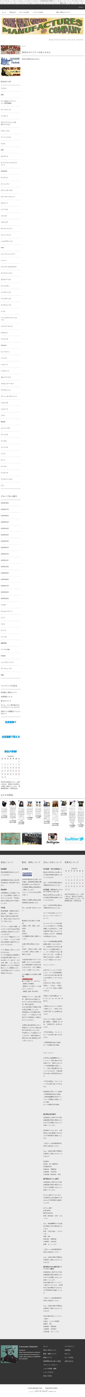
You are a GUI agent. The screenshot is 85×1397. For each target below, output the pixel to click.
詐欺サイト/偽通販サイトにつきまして (10, 712)
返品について (47, 1357)
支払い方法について (49, 1350)
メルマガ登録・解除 (49, 1368)
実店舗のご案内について (9, 692)
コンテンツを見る (38, 12)
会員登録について (6, 696)
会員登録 (67, 1350)
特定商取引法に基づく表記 (52, 1361)
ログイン (67, 1354)
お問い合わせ (69, 1361)
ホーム (4, 12)
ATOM (49, 1376)
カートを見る (69, 1357)
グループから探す (24, 12)
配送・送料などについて (63, 12)
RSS (44, 1376)
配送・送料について (49, 1354)
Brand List (12, 12)
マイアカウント (70, 1346)
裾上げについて (6, 701)
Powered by (32, 1391)
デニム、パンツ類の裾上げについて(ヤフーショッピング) (10, 706)
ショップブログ (48, 1372)
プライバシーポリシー (50, 1365)
